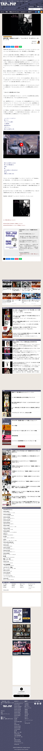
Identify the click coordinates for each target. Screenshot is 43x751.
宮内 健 (4, 587)
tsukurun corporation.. (25, 749)
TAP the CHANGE (8, 515)
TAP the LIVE (8, 562)
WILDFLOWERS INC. (18, 747)
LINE (20, 46)
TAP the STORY (8, 529)
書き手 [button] (29, 11)
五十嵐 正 (5, 584)
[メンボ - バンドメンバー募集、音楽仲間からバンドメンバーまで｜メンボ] (21, 647)
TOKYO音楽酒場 (8, 565)
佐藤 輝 (13, 585)
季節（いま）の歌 (8, 559)
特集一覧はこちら (21, 446)
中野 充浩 (30, 585)
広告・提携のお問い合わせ (7, 718)
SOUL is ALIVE (7, 571)
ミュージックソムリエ (9, 576)
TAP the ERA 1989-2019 (8, 543)
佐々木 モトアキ (31, 584)
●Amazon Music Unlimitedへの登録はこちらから (13, 223)
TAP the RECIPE (7, 573)
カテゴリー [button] (23, 11)
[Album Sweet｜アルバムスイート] (21, 631)
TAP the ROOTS (8, 523)
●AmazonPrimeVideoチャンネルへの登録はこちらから (14, 225)
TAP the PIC (8, 579)
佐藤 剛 (4, 585)
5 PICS (10, 540)
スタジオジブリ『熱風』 (9, 568)
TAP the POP (6, 590)
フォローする (21, 695)
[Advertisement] (21, 270)
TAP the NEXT (9, 512)
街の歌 (9, 557)
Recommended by (36, 305)
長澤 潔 (21, 585)
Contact (40, 6)
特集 (7, 11)
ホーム (2, 11)
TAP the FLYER (9, 551)
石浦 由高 (14, 584)
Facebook (8, 46)
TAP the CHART (8, 548)
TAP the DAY (7, 545)
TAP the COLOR (8, 520)
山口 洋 (13, 587)
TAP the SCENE (9, 518)
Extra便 (9, 537)
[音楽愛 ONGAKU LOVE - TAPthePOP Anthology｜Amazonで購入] (21, 615)
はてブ (12, 46)
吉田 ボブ (22, 587)
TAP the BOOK (9, 554)
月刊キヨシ (8, 534)
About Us (31, 6)
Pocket (16, 46)
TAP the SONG (9, 526)
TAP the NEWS (10, 532)
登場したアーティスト (14, 11)
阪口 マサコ (34, 43)
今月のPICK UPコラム (7, 509)
